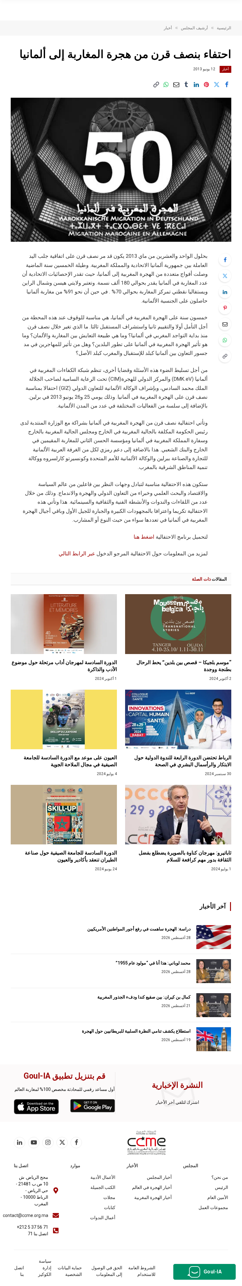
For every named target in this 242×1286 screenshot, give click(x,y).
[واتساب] (166, 85)
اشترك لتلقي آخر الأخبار (177, 1102)
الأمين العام (217, 1197)
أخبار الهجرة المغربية (153, 1197)
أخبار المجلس (159, 1177)
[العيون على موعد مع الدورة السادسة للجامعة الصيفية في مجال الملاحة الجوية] (64, 720)
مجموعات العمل (213, 1207)
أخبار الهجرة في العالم (152, 1187)
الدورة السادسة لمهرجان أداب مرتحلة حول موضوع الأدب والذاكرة (64, 665)
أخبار (225, 69)
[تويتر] (225, 275)
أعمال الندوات (102, 1217)
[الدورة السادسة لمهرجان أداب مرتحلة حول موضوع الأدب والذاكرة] (64, 624)
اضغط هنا (144, 537)
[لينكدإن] (196, 85)
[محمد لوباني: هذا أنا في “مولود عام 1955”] (213, 971)
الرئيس (221, 1187)
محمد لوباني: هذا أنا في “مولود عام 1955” (153, 962)
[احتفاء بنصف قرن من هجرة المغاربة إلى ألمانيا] (121, 170)
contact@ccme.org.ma (25, 1215)
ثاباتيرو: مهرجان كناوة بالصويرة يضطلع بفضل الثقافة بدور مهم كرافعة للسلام (185, 856)
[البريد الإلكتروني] (225, 324)
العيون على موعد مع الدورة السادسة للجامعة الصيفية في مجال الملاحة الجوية (70, 761)
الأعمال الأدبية (102, 1177)
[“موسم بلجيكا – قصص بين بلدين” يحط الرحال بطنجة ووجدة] (178, 624)
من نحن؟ (219, 1177)
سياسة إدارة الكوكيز (44, 1268)
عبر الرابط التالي (77, 554)
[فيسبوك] (225, 259)
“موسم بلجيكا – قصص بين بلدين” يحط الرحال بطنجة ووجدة (183, 665)
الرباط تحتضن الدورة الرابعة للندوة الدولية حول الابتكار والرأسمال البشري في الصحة (182, 761)
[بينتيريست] (206, 85)
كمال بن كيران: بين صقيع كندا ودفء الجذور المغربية (144, 996)
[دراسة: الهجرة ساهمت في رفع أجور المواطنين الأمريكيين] (213, 937)
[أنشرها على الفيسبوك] (226, 85)
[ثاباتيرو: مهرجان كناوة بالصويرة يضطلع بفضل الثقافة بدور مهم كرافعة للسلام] (178, 815)
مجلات (109, 1197)
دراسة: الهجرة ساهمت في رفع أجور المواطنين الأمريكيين (139, 928)
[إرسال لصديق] (176, 85)
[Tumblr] (186, 85)
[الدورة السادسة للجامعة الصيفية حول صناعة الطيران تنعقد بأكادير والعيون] (64, 815)
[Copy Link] (156, 85)
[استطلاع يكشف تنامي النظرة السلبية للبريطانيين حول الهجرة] (213, 1039)
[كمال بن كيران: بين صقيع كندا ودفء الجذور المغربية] (213, 1005)
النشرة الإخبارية (177, 1085)
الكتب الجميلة (102, 1187)
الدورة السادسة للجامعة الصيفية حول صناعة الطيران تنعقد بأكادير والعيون (71, 856)
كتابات (109, 1207)
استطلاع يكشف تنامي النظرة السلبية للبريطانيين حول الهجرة (136, 1031)
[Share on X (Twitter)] (216, 85)
